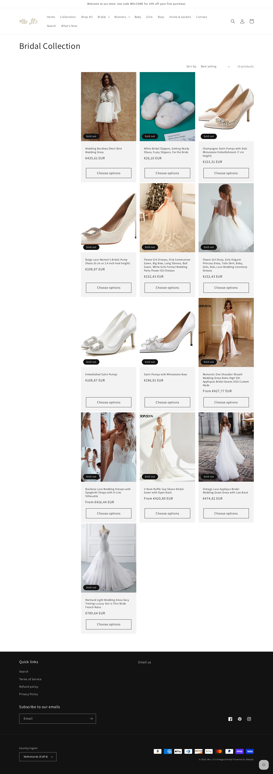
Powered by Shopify (243, 759)
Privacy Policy (28, 694)
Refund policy (28, 686)
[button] (103, 16)
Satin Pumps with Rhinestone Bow (165, 374)
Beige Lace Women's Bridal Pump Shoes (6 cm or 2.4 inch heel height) (107, 261)
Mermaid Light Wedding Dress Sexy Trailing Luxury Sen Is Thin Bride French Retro (107, 603)
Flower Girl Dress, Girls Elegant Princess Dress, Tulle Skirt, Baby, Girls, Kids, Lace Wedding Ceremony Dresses (225, 265)
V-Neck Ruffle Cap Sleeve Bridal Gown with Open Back (164, 490)
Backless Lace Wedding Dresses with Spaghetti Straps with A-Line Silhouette (108, 492)
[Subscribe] (91, 719)
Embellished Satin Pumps (101, 374)
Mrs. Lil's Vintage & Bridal (220, 759)
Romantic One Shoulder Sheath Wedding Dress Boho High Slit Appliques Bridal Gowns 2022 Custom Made (226, 380)
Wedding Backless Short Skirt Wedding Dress (103, 150)
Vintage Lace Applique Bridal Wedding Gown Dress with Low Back (225, 490)
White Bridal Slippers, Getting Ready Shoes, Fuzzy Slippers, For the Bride (166, 150)
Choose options (109, 173)
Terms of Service (30, 679)
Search (24, 671)
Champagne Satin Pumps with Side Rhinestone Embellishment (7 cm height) (225, 152)
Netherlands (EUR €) (36, 756)
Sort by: (191, 66)
